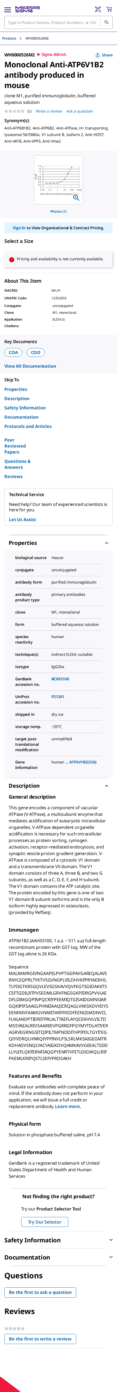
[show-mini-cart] (109, 9)
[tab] (14, 38)
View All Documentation (30, 366)
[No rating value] (15, 111)
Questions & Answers (17, 464)
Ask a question (79, 111)
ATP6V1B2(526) (83, 762)
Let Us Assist (22, 519)
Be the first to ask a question (40, 1292)
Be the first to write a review (42, 1340)
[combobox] (58, 22)
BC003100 (60, 678)
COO (36, 352)
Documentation (21, 417)
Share (107, 55)
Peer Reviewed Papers (15, 446)
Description (16, 398)
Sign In (19, 227)
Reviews (13, 476)
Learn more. (68, 1106)
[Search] (106, 22)
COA (13, 352)
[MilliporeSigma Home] (27, 9)
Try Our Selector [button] (44, 1222)
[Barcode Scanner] (98, 9)
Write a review (49, 111)
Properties (15, 389)
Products (9, 38)
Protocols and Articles (28, 426)
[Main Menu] (7, 9)
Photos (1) (58, 211)
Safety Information (25, 408)
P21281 (57, 696)
